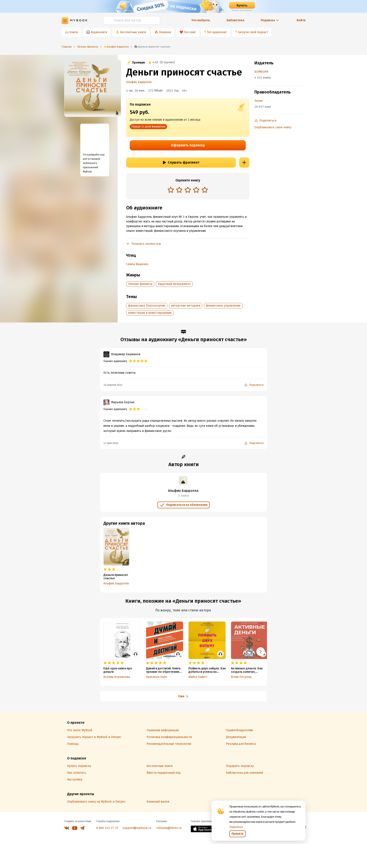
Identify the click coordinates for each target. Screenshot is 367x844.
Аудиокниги (99, 32)
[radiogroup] (187, 190)
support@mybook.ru (137, 828)
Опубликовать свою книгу (272, 127)
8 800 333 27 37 (107, 828)
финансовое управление (223, 305)
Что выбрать (200, 20)
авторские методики (185, 305)
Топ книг (190, 32)
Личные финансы (140, 284)
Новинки (165, 32)
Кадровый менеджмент (174, 284)
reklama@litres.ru (168, 828)
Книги (73, 32)
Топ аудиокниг (217, 32)
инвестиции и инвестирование (150, 313)
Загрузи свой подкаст (253, 32)
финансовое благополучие (146, 305)
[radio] (170, 189)
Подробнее (236, 827)
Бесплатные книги (133, 32)
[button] (260, 651)
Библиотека (235, 20)
